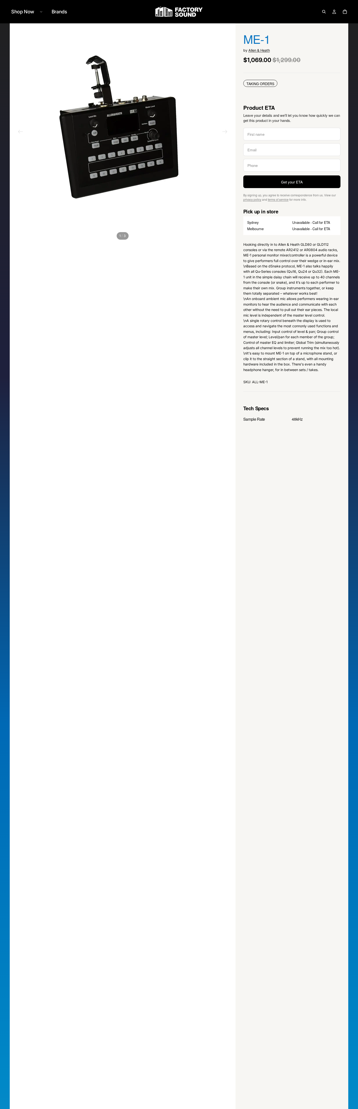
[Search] (324, 11)
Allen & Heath (259, 50)
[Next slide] (225, 132)
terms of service (278, 199)
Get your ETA (292, 181)
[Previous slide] (20, 132)
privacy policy (252, 199)
